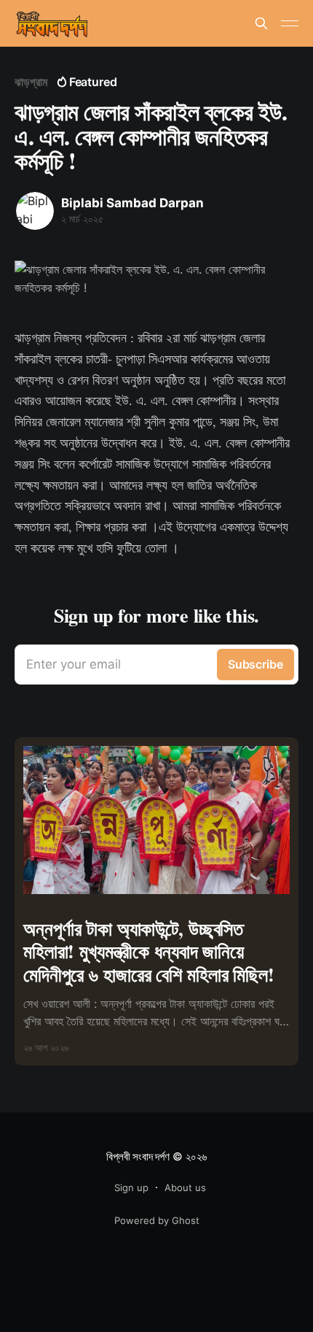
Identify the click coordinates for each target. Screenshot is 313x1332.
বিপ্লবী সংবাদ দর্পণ (137, 1156)
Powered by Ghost (156, 1220)
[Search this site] (261, 23)
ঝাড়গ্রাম (31, 81)
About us (185, 1187)
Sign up (131, 1187)
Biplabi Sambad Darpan (132, 203)
